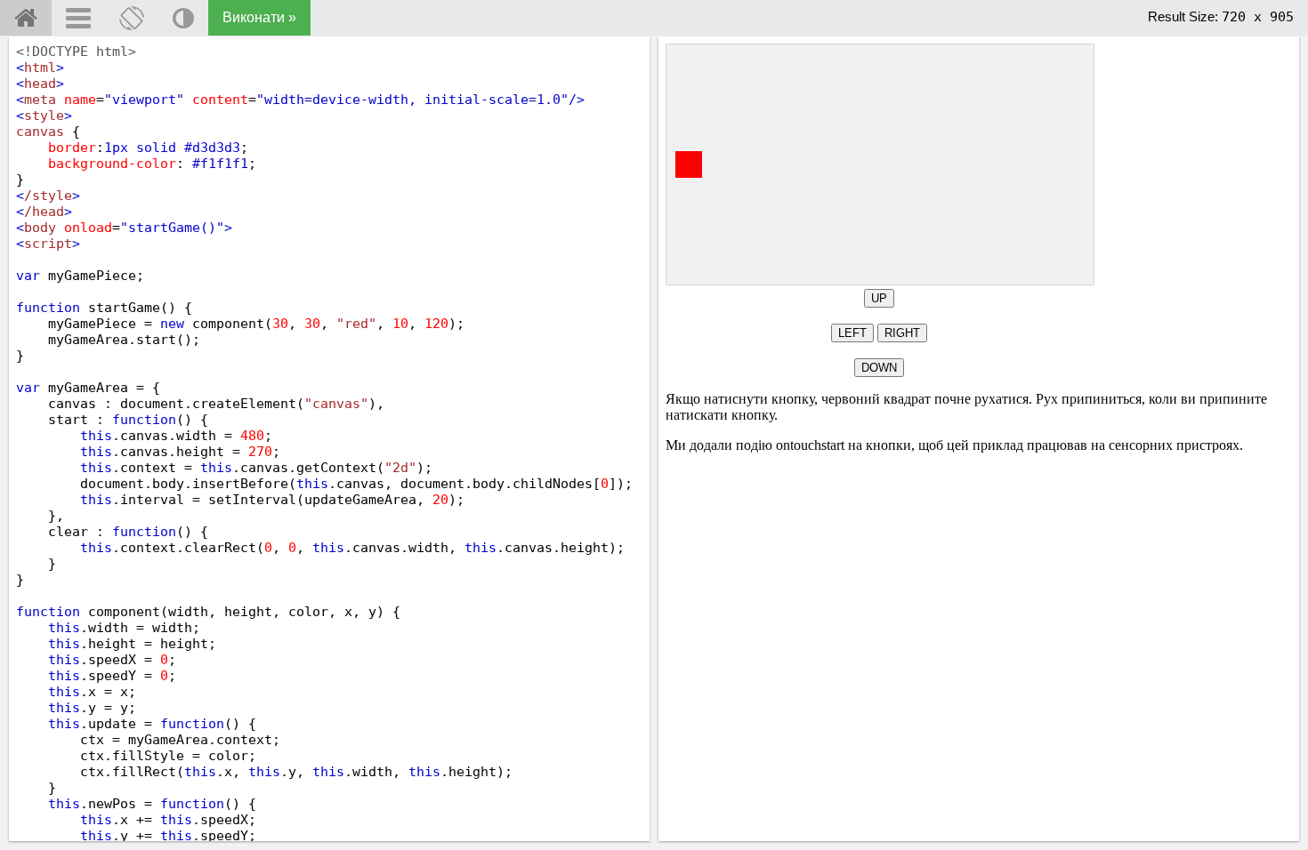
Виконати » (259, 17)
